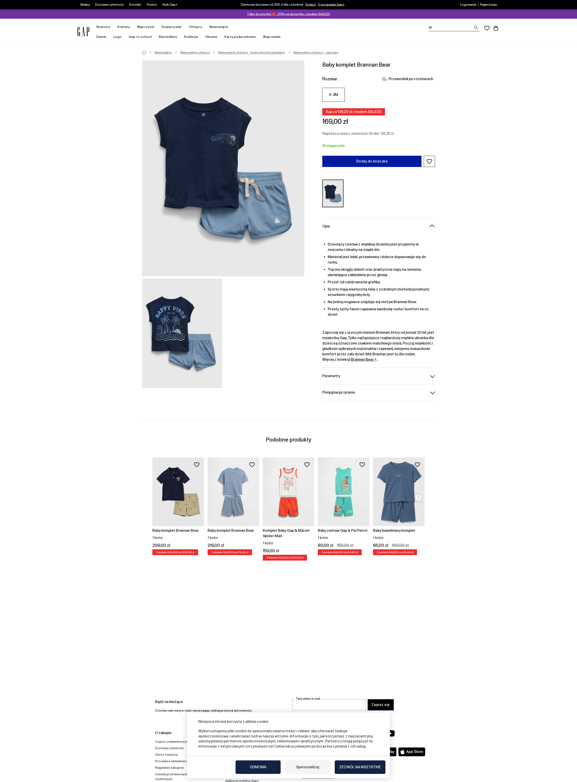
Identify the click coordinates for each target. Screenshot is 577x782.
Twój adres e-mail (308, 698)
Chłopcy (195, 27)
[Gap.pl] (83, 31)
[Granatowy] (332, 193)
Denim (101, 36)
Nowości (103, 27)
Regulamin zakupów (169, 767)
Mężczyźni (145, 27)
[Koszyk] (496, 28)
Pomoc (152, 4)
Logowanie (468, 4)
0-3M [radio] (333, 94)
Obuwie (211, 36)
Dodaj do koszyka (372, 161)
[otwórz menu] (112, 27)
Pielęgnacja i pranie (338, 392)
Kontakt (135, 4)
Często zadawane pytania (174, 741)
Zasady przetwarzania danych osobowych (177, 776)
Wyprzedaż (272, 36)
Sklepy (85, 4)
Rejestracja (488, 4)
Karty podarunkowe (240, 36)
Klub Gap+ (170, 4)
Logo (118, 36)
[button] (429, 161)
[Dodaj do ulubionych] (196, 464)
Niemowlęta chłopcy (195, 52)
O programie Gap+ (331, 4)
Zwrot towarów (166, 754)
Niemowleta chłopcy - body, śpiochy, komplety (251, 52)
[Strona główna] (144, 52)
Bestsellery (168, 36)
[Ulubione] (487, 28)
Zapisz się (380, 705)
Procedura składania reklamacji (177, 761)
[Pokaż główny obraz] (223, 168)
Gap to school (140, 36)
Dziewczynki (172, 27)
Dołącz (310, 4)
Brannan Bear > (364, 359)
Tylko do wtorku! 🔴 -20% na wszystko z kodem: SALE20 (288, 14)
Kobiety (124, 27)
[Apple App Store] (411, 751)
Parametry (331, 376)
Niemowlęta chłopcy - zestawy (315, 52)
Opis (326, 226)
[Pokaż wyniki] (476, 27)
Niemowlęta (218, 27)
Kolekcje (191, 36)
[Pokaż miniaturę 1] (182, 333)
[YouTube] (390, 733)
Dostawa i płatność (109, 4)
